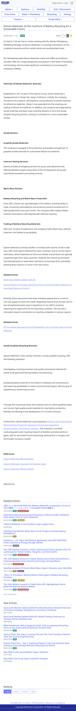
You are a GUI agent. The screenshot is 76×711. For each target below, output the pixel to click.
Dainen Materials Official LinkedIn (19, 469)
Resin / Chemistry (31, 14)
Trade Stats (54, 19)
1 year (32, 691)
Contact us (60, 703)
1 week (15, 691)
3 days (7, 691)
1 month (24, 691)
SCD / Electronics (62, 9)
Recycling (52, 14)
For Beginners (16, 703)
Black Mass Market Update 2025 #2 (19, 279)
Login (65, 3)
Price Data (10, 14)
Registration (57, 3)
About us (50, 703)
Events (17, 19)
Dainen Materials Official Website (18, 459)
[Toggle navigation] (72, 3)
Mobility (41, 9)
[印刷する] (71, 35)
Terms (27, 703)
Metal (8, 9)
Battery (25, 9)
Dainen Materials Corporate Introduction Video (25, 464)
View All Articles (10, 594)
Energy (67, 14)
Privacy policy (37, 703)
